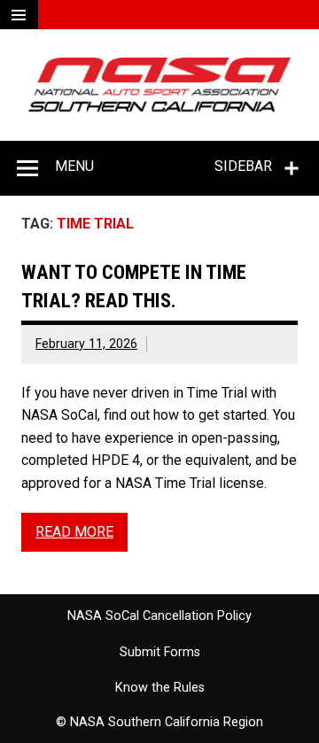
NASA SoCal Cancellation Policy (159, 616)
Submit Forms (160, 652)
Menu (74, 166)
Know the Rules (160, 688)
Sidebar (243, 166)
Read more (74, 531)
